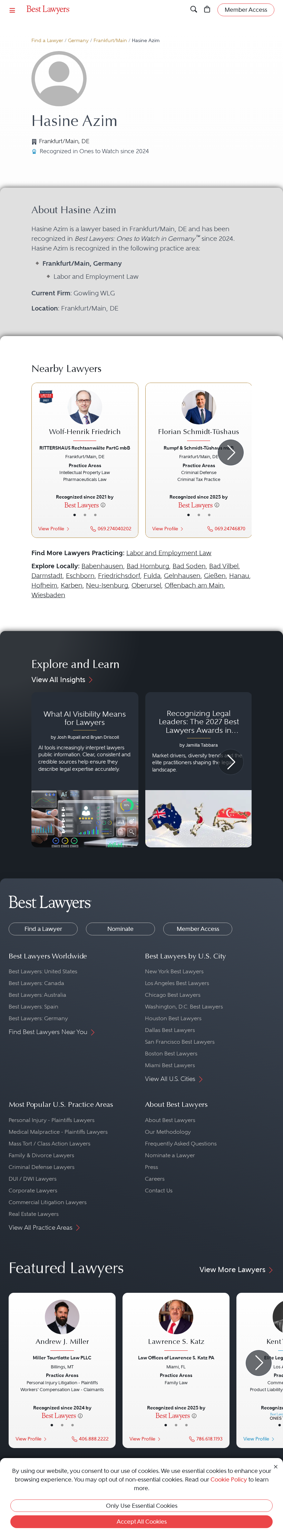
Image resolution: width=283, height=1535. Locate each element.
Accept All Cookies (142, 1521)
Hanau (239, 576)
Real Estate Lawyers (34, 1214)
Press (151, 1167)
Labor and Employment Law (169, 553)
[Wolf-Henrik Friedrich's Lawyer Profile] (85, 416)
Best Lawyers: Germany (38, 1018)
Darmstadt (46, 576)
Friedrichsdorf (119, 576)
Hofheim (44, 585)
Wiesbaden (48, 595)
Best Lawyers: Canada (36, 983)
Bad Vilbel (223, 566)
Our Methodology (168, 1132)
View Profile (51, 529)
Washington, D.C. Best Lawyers (184, 1006)
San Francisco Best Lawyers (180, 1042)
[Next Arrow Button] (231, 452)
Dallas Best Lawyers (170, 1030)
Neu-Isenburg (107, 585)
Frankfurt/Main (110, 40)
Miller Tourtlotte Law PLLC (62, 1358)
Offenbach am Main (194, 585)
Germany (78, 40)
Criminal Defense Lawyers (42, 1167)
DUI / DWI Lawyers (33, 1178)
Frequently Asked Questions (181, 1143)
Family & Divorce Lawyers (41, 1155)
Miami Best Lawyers (170, 1065)
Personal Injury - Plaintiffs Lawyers (52, 1120)
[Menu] (12, 10)
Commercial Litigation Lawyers (48, 1202)
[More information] (103, 505)
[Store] (207, 9)
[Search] (194, 9)
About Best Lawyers (170, 1120)
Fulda (152, 576)
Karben (71, 585)
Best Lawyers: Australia (37, 995)
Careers (155, 1178)
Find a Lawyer (47, 40)
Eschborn (80, 576)
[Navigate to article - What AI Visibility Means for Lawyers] (84, 769)
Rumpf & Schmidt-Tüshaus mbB (199, 448)
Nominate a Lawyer (170, 1155)
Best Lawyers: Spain (33, 1006)
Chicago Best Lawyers (173, 995)
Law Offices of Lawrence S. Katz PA (176, 1358)
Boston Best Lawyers (171, 1053)
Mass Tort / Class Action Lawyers (49, 1143)
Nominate (120, 928)
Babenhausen (102, 566)
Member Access (198, 928)
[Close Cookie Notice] (276, 1466)
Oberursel (146, 585)
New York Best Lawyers (174, 971)
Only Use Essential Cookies (141, 1505)
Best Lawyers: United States (43, 971)
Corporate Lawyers (33, 1190)
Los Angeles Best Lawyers (177, 983)
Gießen (215, 576)
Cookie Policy (229, 1479)
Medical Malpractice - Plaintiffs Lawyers (58, 1132)
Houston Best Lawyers (173, 1018)
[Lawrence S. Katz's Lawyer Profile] (176, 1326)
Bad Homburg (148, 566)
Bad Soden (189, 566)
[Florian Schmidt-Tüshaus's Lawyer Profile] (199, 416)
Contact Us (159, 1190)
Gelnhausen (182, 576)
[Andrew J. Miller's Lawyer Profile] (62, 1326)
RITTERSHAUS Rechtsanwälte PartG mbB (84, 448)
